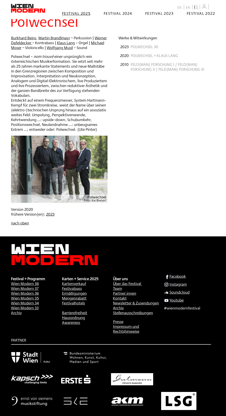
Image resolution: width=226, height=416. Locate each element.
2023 (50, 214)
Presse (118, 321)
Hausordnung (73, 317)
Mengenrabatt (74, 298)
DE (179, 7)
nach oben (20, 223)
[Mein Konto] (204, 6)
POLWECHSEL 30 (144, 46)
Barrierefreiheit (74, 312)
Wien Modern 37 (25, 288)
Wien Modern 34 (25, 303)
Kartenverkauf (74, 283)
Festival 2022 (201, 13)
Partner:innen (124, 293)
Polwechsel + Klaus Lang (154, 55)
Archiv (16, 312)
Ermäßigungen (74, 293)
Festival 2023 (159, 13)
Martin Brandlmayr (54, 38)
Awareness (71, 322)
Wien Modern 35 (25, 298)
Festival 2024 (118, 13)
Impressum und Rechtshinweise (126, 328)
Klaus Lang (66, 43)
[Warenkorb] (213, 7)
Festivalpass (72, 288)
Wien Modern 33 (25, 308)
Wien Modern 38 (25, 283)
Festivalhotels (73, 303)
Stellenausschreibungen (133, 312)
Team (117, 288)
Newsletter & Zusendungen (136, 303)
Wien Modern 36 (25, 293)
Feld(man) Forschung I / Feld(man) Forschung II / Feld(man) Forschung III (167, 66)
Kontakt (120, 298)
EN (188, 7)
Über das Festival (127, 283)
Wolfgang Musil (60, 47)
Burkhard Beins (23, 38)
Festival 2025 (76, 13)
